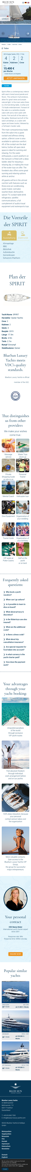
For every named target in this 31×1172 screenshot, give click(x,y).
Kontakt (4, 1141)
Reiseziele (5, 1136)
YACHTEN (14, 44)
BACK (4, 44)
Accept (5, 1169)
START (9, 44)
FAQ (3, 1139)
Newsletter (5, 1149)
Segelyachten (6, 1134)
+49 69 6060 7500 (9, 1115)
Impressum (6, 1144)
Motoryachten (6, 1131)
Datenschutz (6, 1146)
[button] (23, 2)
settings (21, 1166)
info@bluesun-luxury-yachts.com (14, 1118)
